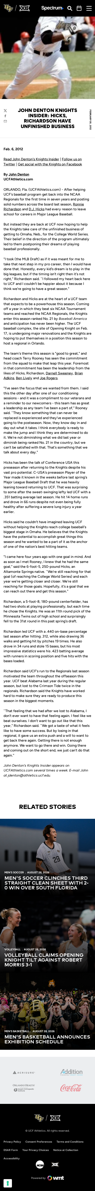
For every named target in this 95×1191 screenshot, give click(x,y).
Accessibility (12, 1158)
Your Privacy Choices (35, 1150)
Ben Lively (24, 378)
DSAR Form (11, 1150)
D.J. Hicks (36, 209)
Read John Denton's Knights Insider (31, 159)
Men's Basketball (16, 1031)
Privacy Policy (12, 1141)
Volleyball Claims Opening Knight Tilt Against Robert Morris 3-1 (44, 960)
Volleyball (12, 949)
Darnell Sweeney (59, 373)
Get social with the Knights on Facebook (50, 164)
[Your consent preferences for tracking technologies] (8, 1183)
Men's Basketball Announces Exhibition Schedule (47, 1039)
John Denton (19, 174)
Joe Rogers (48, 378)
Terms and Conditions (70, 1141)
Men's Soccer (14, 872)
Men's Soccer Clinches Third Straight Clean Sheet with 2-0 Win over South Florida (46, 883)
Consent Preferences (38, 1141)
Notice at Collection (65, 1150)
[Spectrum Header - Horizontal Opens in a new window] (53, 8)
